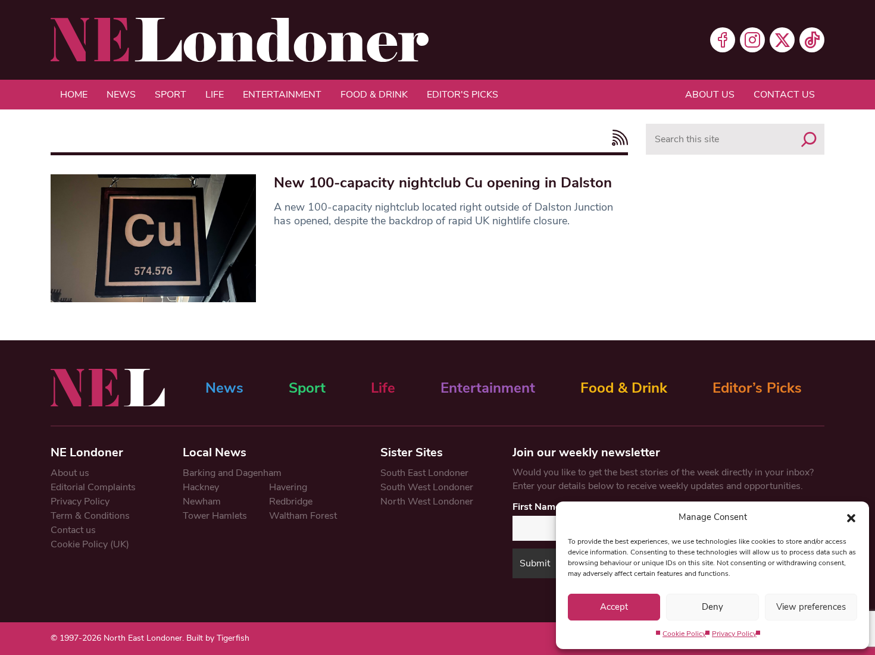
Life (214, 94)
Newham (202, 501)
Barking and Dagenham (232, 473)
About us (710, 94)
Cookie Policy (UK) (90, 544)
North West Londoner (426, 501)
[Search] (808, 139)
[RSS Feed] (617, 138)
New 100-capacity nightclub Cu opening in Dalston (443, 182)
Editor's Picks (462, 94)
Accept (614, 607)
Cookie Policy (684, 633)
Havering (288, 487)
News (121, 94)
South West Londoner (426, 487)
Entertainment (282, 94)
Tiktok (811, 39)
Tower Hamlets (215, 515)
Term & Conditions (90, 515)
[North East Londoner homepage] (240, 40)
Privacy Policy (734, 633)
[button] (851, 517)
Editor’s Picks (757, 388)
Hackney (201, 487)
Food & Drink (374, 94)
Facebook (722, 39)
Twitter (782, 39)
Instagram (752, 39)
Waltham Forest (303, 515)
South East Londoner (424, 473)
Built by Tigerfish (217, 638)
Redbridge (290, 501)
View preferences (811, 607)
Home (74, 94)
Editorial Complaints (93, 487)
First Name (536, 507)
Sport (170, 94)
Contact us (784, 94)
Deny (712, 607)
